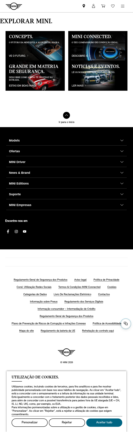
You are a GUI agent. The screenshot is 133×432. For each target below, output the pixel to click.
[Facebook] (8, 231)
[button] (93, 6)
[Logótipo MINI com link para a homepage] (66, 352)
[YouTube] (24, 231)
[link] (84, 6)
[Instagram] (16, 231)
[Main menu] (122, 6)
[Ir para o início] (66, 115)
